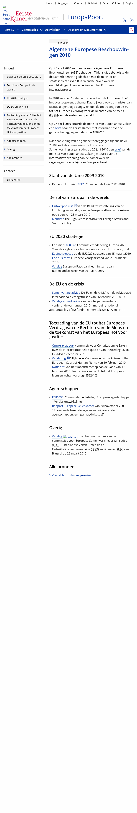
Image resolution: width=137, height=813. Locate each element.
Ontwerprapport (63, 345)
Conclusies (59, 258)
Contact (78, 3)
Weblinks (93, 3)
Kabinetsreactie (62, 254)
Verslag (57, 266)
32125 (81, 184)
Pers (105, 3)
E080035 (57, 397)
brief (58, 128)
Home (49, 3)
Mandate (58, 219)
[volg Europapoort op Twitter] (123, 21)
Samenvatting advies (66, 293)
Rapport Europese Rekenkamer (73, 406)
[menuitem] (9, 29)
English (130, 3)
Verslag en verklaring (66, 301)
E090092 (70, 245)
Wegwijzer (64, 3)
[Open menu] (18, 29)
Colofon (116, 3)
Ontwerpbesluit (62, 206)
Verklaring (59, 358)
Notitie (56, 367)
